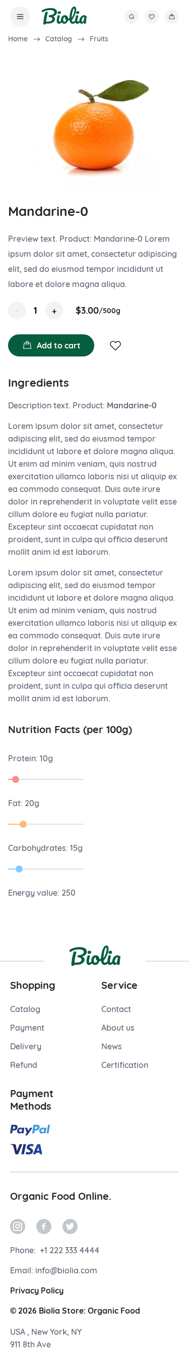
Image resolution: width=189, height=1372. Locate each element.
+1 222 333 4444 (68, 1250)
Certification (124, 1065)
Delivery (25, 1046)
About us (118, 1028)
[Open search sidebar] (131, 17)
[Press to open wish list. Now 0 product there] (152, 17)
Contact (116, 1009)
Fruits (99, 38)
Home (18, 38)
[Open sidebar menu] (20, 17)
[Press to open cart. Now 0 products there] (172, 17)
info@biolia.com (66, 1270)
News (111, 1046)
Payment (27, 1028)
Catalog (58, 38)
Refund (23, 1065)
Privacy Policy (37, 1290)
